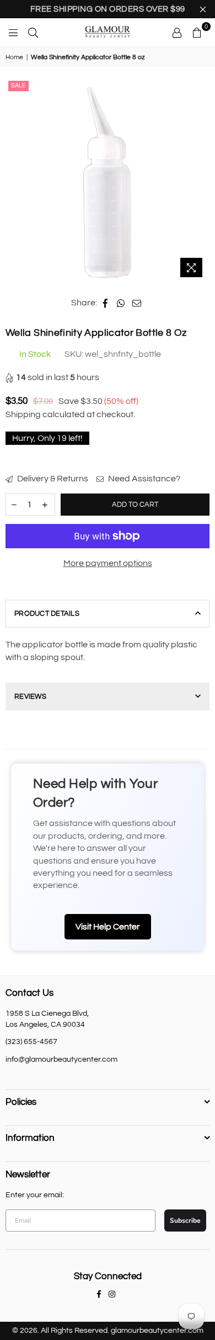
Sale (18, 85)
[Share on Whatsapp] (121, 303)
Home (14, 57)
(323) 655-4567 (31, 1042)
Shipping (23, 414)
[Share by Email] (137, 303)
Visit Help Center (108, 926)
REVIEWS (30, 696)
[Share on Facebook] (105, 303)
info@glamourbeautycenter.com (61, 1059)
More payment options (107, 563)
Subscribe (185, 1220)
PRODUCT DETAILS (46, 613)
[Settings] (177, 32)
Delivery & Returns (51, 478)
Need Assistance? (143, 478)
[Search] (33, 32)
